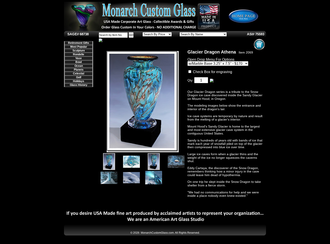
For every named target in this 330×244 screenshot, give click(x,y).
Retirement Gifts (78, 43)
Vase (78, 58)
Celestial (78, 73)
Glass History (78, 85)
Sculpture (79, 50)
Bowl (78, 62)
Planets (79, 69)
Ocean (79, 65)
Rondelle (78, 54)
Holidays (78, 81)
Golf (78, 77)
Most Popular (78, 46)
